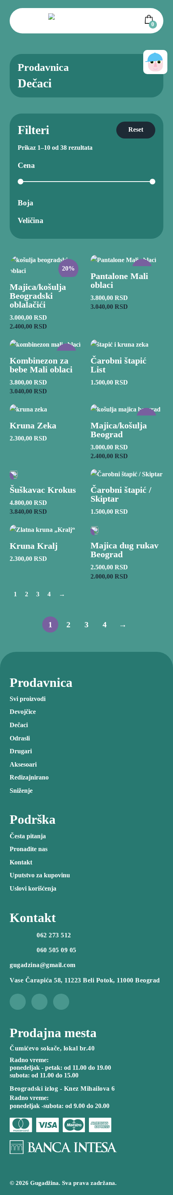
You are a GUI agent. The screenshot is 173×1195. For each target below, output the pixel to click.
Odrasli (20, 738)
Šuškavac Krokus (43, 490)
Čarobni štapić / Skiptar (121, 494)
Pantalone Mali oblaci (119, 280)
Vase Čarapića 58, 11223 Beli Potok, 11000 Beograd (85, 980)
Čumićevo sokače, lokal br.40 (52, 1048)
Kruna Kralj (34, 546)
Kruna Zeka (33, 425)
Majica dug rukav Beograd (125, 549)
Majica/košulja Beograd (119, 429)
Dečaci (19, 725)
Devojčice (23, 711)
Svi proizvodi (27, 698)
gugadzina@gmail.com (43, 964)
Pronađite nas (28, 849)
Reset (135, 129)
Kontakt (21, 862)
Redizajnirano (29, 777)
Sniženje (21, 790)
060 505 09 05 (56, 950)
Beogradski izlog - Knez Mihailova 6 (62, 1088)
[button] (150, 19)
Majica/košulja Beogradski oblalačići (38, 296)
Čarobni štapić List (118, 365)
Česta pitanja (28, 836)
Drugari (21, 751)
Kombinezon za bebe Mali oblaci (41, 365)
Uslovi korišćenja (33, 888)
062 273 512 (54, 935)
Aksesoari (23, 764)
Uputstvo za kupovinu (40, 875)
